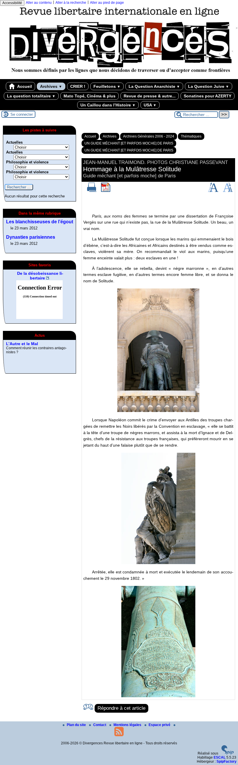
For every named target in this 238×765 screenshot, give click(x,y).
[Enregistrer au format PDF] (105, 191)
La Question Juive (208, 86)
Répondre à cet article (121, 708)
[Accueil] (119, 77)
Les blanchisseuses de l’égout (39, 221)
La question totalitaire (31, 96)
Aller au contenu (39, 3)
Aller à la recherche (70, 3)
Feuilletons (106, 86)
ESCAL (220, 757)
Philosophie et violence (27, 162)
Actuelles (14, 142)
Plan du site (77, 725)
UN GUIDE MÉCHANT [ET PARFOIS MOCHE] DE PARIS (128, 143)
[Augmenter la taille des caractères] (213, 191)
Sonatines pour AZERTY (207, 96)
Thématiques (191, 136)
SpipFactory (227, 761)
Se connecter (21, 114)
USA (150, 105)
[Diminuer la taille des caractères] (227, 191)
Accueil (24, 86)
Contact (100, 725)
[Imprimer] (91, 191)
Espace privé (160, 725)
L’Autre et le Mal (22, 343)
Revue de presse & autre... (150, 96)
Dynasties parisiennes (30, 237)
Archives (51, 86)
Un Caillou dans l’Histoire (108, 105)
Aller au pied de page (107, 3)
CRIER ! (77, 86)
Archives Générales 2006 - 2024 (148, 136)
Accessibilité (12, 3)
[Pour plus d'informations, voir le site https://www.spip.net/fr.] (227, 753)
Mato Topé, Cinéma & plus (90, 96)
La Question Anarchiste (154, 86)
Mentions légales (127, 725)
